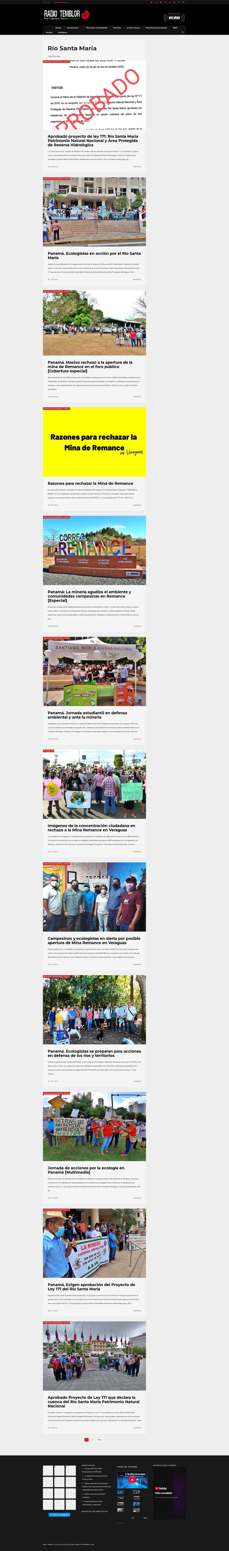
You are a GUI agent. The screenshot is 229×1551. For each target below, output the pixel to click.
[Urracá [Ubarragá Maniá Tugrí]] (136, 1504)
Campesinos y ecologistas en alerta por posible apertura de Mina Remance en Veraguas (94, 940)
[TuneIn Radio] (179, 2)
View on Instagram (60, 1515)
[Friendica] (160, 2)
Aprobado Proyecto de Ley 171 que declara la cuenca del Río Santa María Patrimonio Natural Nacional (93, 1401)
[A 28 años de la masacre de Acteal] (120, 1492)
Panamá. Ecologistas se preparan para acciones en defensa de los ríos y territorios (94, 1053)
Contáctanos (62, 32)
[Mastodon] (183, 2)
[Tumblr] (174, 2)
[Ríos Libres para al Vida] (120, 1498)
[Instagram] (165, 2)
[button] (48, 1471)
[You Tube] (169, 2)
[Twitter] (156, 2)
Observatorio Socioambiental (96, 28)
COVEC (175, 28)
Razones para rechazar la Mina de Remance (90, 483)
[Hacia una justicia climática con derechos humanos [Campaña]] (136, 1498)
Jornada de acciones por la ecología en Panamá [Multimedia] (86, 1170)
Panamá (58, 28)
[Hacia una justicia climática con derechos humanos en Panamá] (120, 1504)
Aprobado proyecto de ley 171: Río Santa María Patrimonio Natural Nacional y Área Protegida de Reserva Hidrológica (93, 140)
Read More (137, 167)
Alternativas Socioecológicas (156, 28)
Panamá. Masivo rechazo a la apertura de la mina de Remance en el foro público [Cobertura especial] (90, 366)
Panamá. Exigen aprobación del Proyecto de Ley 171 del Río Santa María (91, 1286)
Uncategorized (48, 751)
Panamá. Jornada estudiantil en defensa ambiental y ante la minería (87, 715)
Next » (100, 1440)
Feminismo (117, 28)
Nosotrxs (49, 32)
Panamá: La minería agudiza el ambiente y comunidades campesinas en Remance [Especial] (89, 596)
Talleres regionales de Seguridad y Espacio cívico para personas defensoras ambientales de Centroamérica (96, 1486)
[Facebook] (151, 2)
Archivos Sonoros (133, 28)
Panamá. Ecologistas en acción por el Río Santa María (94, 255)
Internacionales (72, 28)
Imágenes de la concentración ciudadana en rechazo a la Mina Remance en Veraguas (91, 827)
